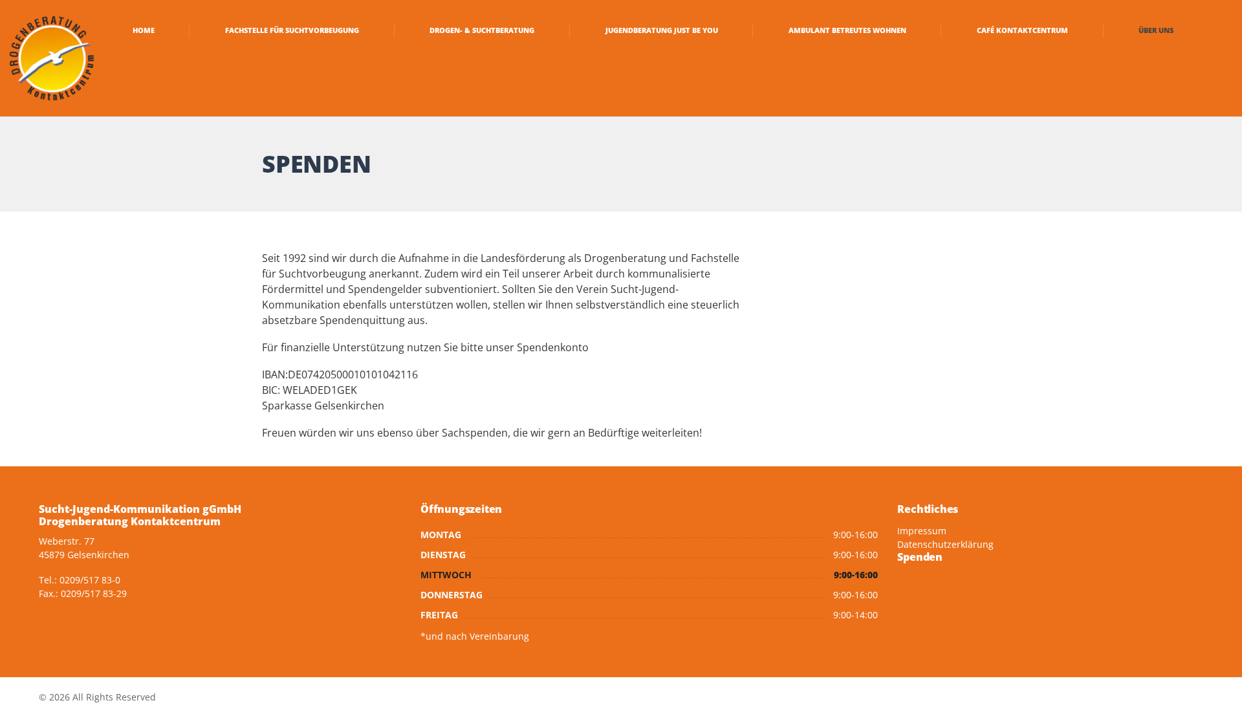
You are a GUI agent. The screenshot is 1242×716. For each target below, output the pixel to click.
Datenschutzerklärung (945, 544)
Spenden (919, 557)
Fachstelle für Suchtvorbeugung (292, 30)
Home (144, 30)
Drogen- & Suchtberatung (482, 30)
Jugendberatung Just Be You (661, 30)
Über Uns (1155, 30)
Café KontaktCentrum (1022, 30)
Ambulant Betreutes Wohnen (847, 30)
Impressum (921, 531)
